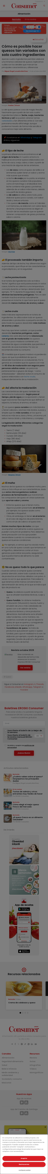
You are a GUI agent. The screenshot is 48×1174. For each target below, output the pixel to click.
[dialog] (24, 1154)
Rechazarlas (24, 1164)
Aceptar (24, 1158)
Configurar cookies (25, 1170)
